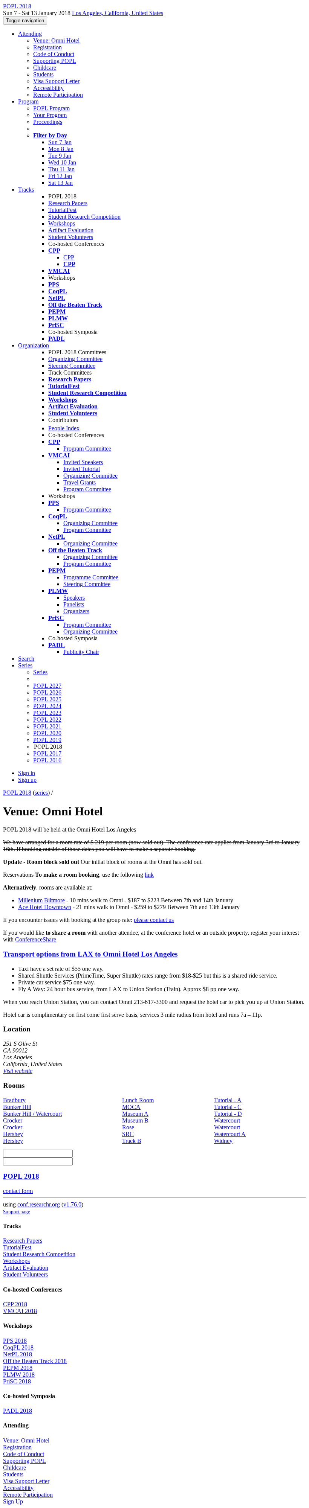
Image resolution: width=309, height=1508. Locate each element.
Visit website (17, 1071)
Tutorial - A (228, 1100)
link (149, 874)
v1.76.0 (72, 1204)
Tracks (26, 189)
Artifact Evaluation (70, 230)
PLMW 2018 (19, 1374)
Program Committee (87, 448)
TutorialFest (62, 210)
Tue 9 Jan (59, 155)
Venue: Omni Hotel (56, 40)
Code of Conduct (53, 54)
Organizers (76, 611)
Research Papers (67, 203)
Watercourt (227, 1120)
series (41, 792)
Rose (128, 1127)
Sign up (27, 780)
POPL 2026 (47, 692)
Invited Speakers (83, 462)
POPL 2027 (47, 685)
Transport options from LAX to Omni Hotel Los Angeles (90, 954)
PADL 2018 (17, 1410)
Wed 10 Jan (62, 162)
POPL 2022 (47, 719)
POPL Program (51, 108)
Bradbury (14, 1100)
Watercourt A (230, 1134)
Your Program (50, 115)
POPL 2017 (47, 753)
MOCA (131, 1107)
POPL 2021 (47, 726)
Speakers (74, 597)
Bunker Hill (17, 1107)
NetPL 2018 (17, 1354)
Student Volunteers (70, 237)
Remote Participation (58, 94)
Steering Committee (71, 366)
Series (40, 672)
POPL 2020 (47, 733)
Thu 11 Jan (61, 169)
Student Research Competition (84, 216)
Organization (33, 345)
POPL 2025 (47, 699)
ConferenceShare (35, 939)
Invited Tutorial (81, 469)
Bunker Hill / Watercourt (32, 1113)
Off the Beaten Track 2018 (35, 1361)
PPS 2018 (15, 1340)
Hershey (13, 1134)
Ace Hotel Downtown (44, 907)
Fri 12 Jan (60, 176)
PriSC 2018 (17, 1381)
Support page (16, 1211)
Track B (131, 1141)
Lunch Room (138, 1100)
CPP (68, 257)
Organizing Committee (75, 359)
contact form (18, 1191)
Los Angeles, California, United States (117, 13)
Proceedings (47, 122)
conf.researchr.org (38, 1204)
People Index (64, 428)
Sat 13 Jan (60, 183)
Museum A (135, 1113)
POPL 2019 (47, 740)
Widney (223, 1141)
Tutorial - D (228, 1113)
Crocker (12, 1120)
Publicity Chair (81, 652)
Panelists (73, 604)
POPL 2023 (47, 713)
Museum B (135, 1120)
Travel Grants (79, 482)
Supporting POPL (54, 61)
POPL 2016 (47, 760)
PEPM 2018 (17, 1368)
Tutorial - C (228, 1107)
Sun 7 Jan (60, 142)
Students (43, 74)
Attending (30, 33)
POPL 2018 (17, 792)
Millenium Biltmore (41, 900)
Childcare (44, 67)
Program (28, 101)
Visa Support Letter (56, 81)
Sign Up (13, 1501)
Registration (47, 47)
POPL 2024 (47, 706)
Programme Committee (90, 577)
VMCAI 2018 (20, 1311)
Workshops (61, 223)
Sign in (26, 773)
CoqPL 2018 (18, 1347)
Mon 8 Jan (60, 149)
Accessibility (48, 88)
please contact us (154, 920)
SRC (128, 1134)
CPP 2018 (15, 1304)
